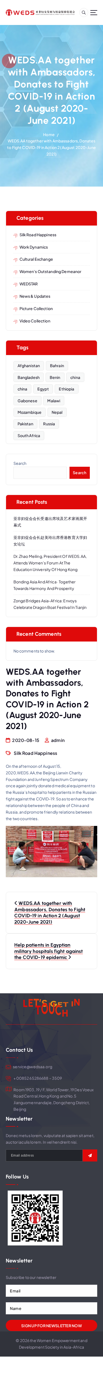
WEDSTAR (29, 283)
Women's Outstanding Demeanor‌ (51, 271)
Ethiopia (66, 388)
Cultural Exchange (36, 259)
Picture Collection (36, 308)
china (75, 377)
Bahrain (57, 365)
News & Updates (35, 296)
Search (20, 463)
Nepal (57, 412)
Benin (55, 377)
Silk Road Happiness (38, 234)
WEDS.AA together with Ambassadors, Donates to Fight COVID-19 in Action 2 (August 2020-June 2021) (51, 147)
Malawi (53, 400)
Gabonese (27, 400)
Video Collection (35, 320)
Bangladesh (29, 377)
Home (49, 134)
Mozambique (29, 412)
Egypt (43, 388)
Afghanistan (29, 365)
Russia (49, 423)
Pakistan (25, 423)
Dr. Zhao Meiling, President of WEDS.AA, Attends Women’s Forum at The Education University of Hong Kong (50, 563)
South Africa (29, 435)
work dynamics (34, 246)
